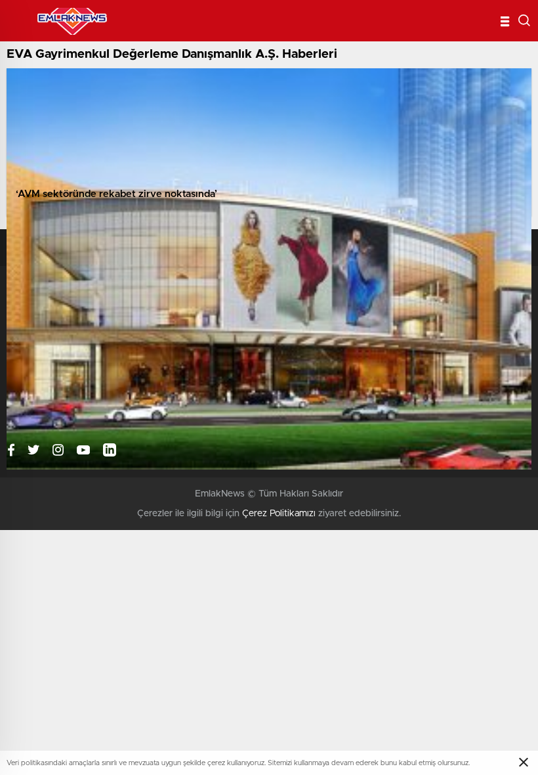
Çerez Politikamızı (279, 513)
